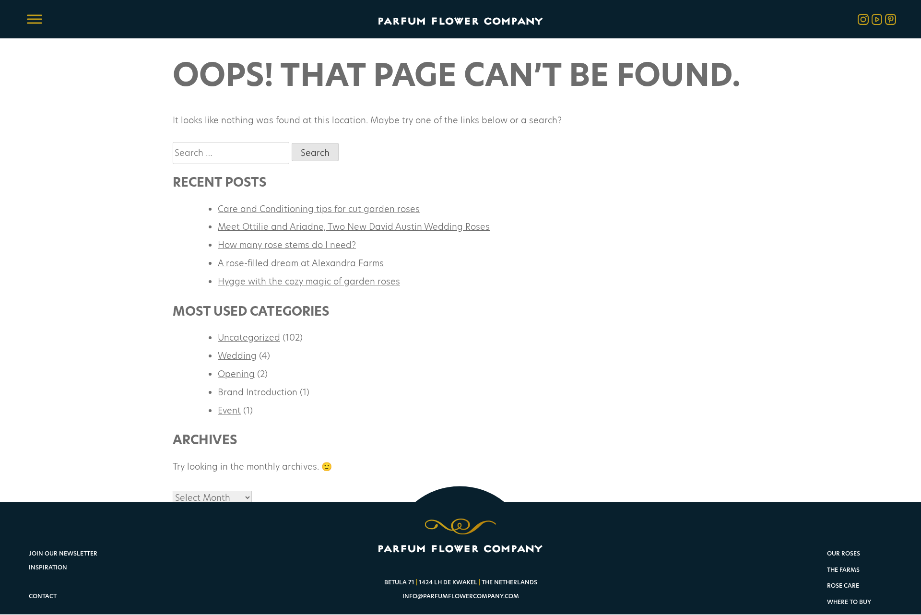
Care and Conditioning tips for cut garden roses (319, 208)
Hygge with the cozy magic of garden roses (309, 281)
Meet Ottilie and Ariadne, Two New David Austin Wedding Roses (354, 226)
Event (229, 410)
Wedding (237, 355)
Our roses (843, 554)
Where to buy (849, 602)
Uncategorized (249, 337)
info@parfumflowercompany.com (460, 596)
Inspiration (48, 567)
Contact (43, 596)
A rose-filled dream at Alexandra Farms (301, 263)
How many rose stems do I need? (287, 244)
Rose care (843, 586)
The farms (843, 570)
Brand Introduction (257, 392)
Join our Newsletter (63, 553)
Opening (236, 373)
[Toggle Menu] (34, 19)
